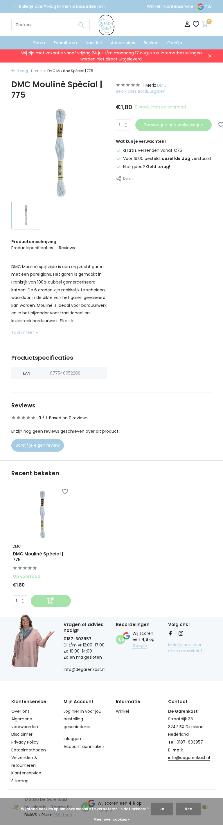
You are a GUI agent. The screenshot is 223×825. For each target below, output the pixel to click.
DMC (162, 85)
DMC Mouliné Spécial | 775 (38, 556)
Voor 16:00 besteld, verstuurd (167, 158)
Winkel (153, 6)
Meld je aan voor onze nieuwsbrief (185, 648)
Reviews (67, 248)
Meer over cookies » (111, 819)
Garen (39, 43)
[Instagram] (181, 633)
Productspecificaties (32, 248)
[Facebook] (170, 633)
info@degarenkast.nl (189, 757)
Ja (162, 808)
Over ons (20, 711)
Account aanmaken (84, 746)
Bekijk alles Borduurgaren (141, 91)
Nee (188, 808)
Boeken (151, 43)
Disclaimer (22, 734)
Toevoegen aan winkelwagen (173, 125)
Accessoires (123, 43)
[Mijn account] (187, 24)
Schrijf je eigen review (38, 445)
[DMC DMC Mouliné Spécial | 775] (42, 515)
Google (139, 645)
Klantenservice (178, 6)
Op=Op (174, 43)
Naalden (94, 43)
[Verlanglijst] (196, 25)
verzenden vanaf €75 (152, 150)
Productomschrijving (33, 242)
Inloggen (72, 739)
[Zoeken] (81, 25)
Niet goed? (146, 167)
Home (36, 70)
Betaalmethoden (28, 750)
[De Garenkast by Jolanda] (111, 24)
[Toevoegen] (51, 601)
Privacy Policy (25, 742)
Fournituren (65, 43)
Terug (22, 70)
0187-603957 (190, 742)
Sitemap (19, 781)
